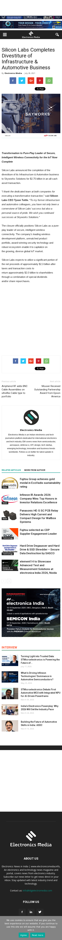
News (5, 487)
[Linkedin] (31, 912)
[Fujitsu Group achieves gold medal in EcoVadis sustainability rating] (10, 483)
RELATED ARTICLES (11, 470)
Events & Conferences (8, 569)
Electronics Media (13, 73)
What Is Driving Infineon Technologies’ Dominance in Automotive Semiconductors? (37, 676)
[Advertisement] (31, 318)
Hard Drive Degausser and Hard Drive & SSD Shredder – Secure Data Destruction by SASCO (40, 549)
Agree (23, 935)
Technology (8, 538)
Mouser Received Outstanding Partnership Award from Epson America (47, 391)
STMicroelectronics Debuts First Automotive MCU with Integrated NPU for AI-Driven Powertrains (40, 692)
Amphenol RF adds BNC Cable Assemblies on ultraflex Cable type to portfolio (15, 391)
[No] (58, 928)
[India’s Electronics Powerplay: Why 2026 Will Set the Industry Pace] (10, 710)
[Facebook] (22, 912)
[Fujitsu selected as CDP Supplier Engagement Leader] (10, 533)
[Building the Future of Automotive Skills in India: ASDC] (10, 726)
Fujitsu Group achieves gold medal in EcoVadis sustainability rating (40, 482)
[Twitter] (40, 912)
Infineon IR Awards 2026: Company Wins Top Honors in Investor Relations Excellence (38, 498)
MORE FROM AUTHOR (34, 470)
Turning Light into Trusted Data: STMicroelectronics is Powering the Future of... (40, 659)
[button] (57, 34)
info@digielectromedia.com (37, 890)
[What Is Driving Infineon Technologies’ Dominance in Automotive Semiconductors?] (10, 677)
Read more (37, 935)
